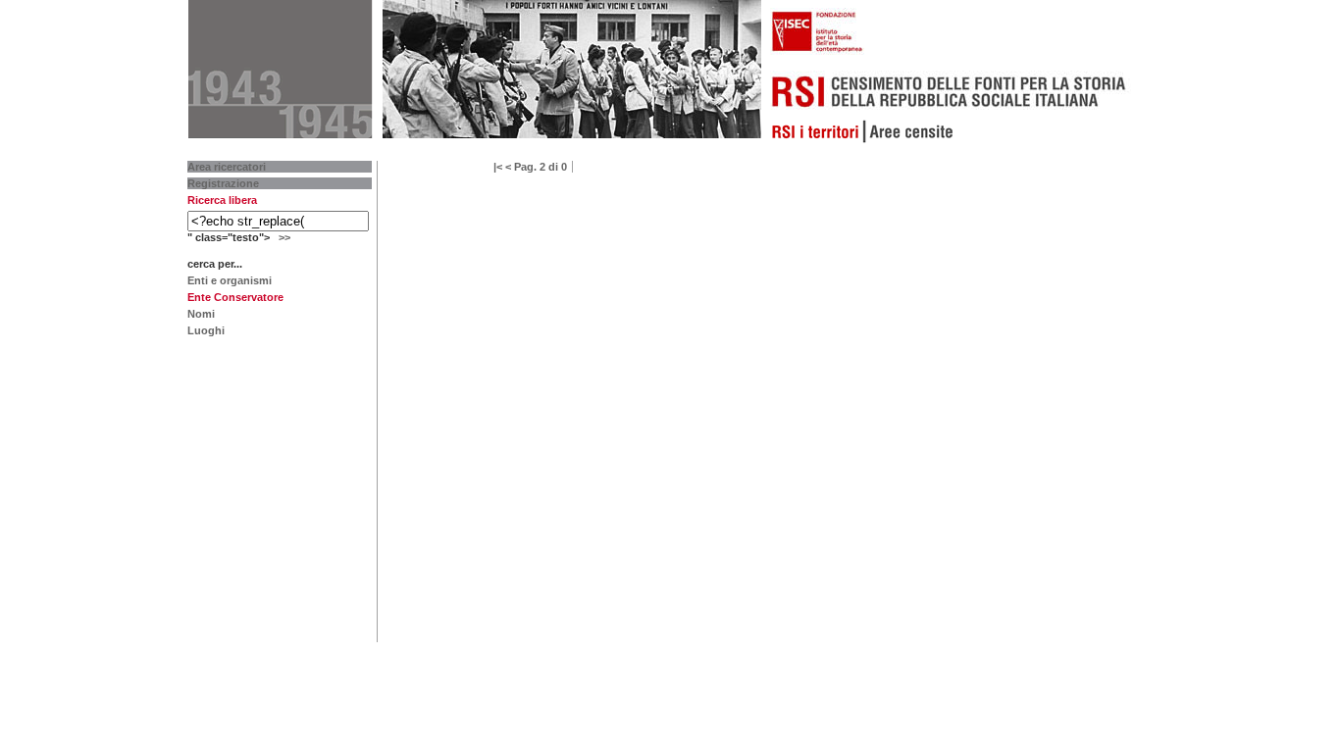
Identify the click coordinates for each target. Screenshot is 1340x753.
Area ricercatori (226, 167)
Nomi (201, 314)
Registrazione (223, 183)
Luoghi (206, 330)
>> (284, 237)
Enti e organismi (229, 280)
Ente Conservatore (235, 297)
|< (497, 167)
